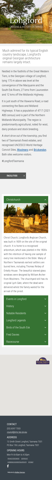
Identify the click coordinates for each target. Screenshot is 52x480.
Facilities (12, 175)
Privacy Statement (13, 458)
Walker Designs (20, 472)
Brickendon (40, 149)
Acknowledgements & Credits (17, 462)
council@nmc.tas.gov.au (17, 432)
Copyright (24, 458)
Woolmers (22, 149)
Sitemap (30, 462)
